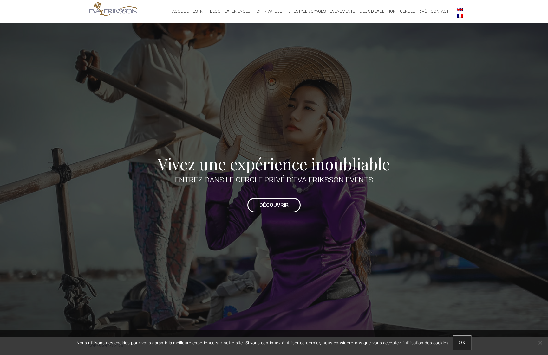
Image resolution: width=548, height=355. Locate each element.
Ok (462, 342)
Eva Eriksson (113, 9)
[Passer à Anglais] (457, 9)
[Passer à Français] (457, 15)
